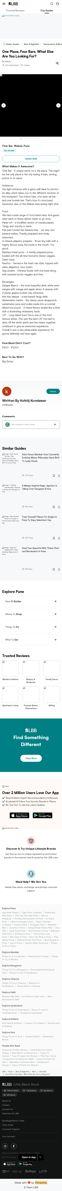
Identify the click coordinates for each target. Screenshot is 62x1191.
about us (6, 1101)
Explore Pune (9, 908)
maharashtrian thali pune (29, 940)
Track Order (7, 1125)
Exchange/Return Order (13, 1120)
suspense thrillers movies (14, 1050)
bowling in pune (22, 934)
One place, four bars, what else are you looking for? (27, 1074)
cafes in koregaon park (21, 921)
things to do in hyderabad (15, 1009)
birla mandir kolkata (11, 1023)
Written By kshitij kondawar (24, 400)
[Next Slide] (58, 105)
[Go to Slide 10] (39, 139)
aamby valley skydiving (36, 943)
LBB (3, 1071)
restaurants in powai (38, 956)
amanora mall (20, 924)
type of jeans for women (24, 1056)
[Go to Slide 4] (27, 139)
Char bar (42, 1071)
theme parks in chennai (28, 986)
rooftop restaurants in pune (29, 918)
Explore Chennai (10, 979)
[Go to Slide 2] (23, 139)
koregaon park (37, 924)
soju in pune (16, 943)
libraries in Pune (17, 927)
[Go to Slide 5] (29, 139)
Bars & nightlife (22, 1071)
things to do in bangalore (15, 969)
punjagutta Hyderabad (31, 1013)
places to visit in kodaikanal (23, 972)
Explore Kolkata (10, 1019)
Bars (34, 1071)
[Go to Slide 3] (25, 139)
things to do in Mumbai (13, 956)
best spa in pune (18, 937)
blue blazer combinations (24, 1053)
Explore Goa (8, 1032)
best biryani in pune (38, 930)
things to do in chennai (14, 983)
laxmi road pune (17, 930)
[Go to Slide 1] (20, 139)
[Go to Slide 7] (33, 139)
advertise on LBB (10, 1113)
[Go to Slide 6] (31, 139)
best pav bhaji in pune (40, 937)
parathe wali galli (10, 996)
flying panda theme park (40, 927)
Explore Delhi (9, 992)
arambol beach (32, 1036)
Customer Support (11, 1129)
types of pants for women (25, 1065)
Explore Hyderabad (12, 1005)
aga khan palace (10, 912)
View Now (31, 758)
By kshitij (6, 61)
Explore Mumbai (10, 952)
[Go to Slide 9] (37, 139)
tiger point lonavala (31, 912)
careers (6, 1105)
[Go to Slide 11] (41, 139)
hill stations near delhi (33, 996)
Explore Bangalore (11, 965)
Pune (10, 1071)
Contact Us (7, 1109)
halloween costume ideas (21, 1062)
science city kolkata (35, 1023)
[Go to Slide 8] (35, 139)
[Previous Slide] (3, 105)
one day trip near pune (26, 915)
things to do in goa (12, 1036)
